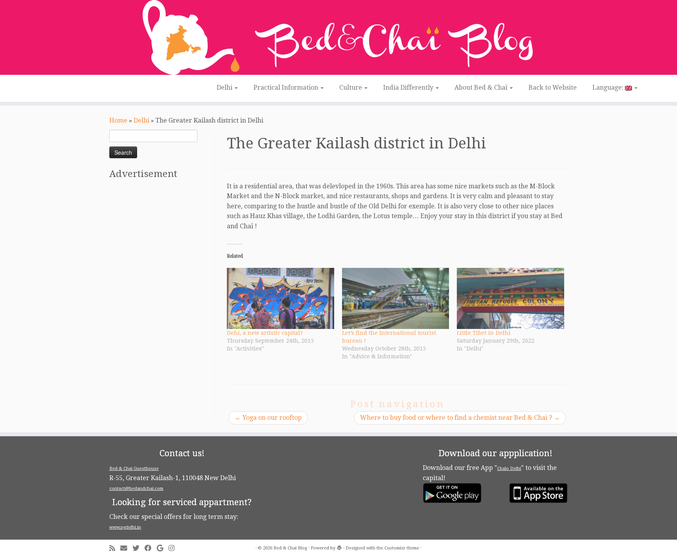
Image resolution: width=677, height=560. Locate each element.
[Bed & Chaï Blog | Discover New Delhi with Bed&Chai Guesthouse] (338, 37)
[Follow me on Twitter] (138, 548)
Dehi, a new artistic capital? (265, 333)
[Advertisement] (161, 302)
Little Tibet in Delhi (483, 333)
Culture (351, 87)
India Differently (409, 87)
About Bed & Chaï (481, 87)
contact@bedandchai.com (136, 488)
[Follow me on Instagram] (173, 548)
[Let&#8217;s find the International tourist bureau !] (395, 298)
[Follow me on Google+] (162, 548)
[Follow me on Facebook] (151, 548)
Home (118, 120)
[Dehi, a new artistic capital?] (280, 298)
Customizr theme (401, 548)
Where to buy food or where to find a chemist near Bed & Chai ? (460, 417)
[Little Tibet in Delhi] (510, 298)
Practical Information (286, 87)
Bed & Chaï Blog (290, 548)
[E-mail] (126, 548)
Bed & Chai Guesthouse (134, 468)
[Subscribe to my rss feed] (114, 548)
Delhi (225, 87)
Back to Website (553, 87)
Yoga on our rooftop (268, 417)
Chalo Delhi (509, 468)
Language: (608, 87)
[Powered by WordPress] (339, 546)
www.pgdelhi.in (125, 527)
